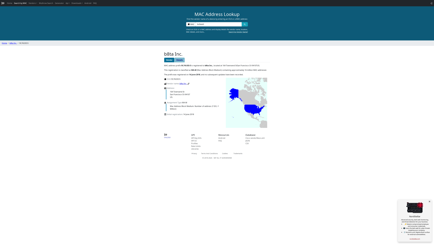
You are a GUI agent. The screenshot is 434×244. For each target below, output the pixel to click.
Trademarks (238, 153)
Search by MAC (20, 3)
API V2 (194, 141)
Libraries (195, 149)
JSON (247, 141)
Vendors (32, 3)
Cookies (225, 153)
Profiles (194, 143)
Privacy (194, 153)
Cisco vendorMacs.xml (255, 138)
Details (179, 60)
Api (67, 3)
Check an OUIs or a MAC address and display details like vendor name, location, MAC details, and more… (217, 30)
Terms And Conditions (209, 153)
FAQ (95, 3)
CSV (247, 143)
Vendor (169, 60)
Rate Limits (196, 146)
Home (9, 3)
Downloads (76, 3)
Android (87, 3)
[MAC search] (245, 24)
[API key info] (431, 3)
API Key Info (196, 138)
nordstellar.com (415, 239)
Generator (59, 3)
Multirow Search (46, 3)
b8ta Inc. (13, 43)
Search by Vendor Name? (238, 32)
